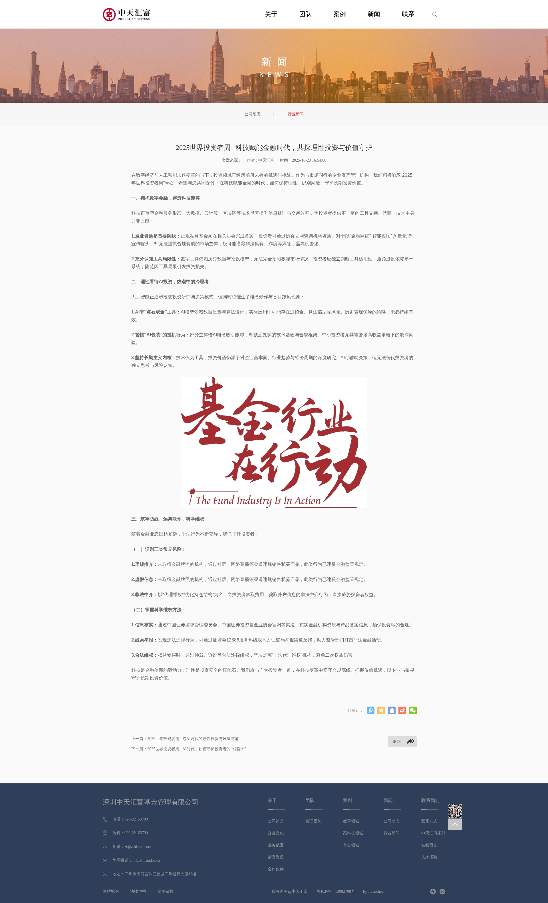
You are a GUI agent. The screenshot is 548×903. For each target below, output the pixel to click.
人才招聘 (429, 857)
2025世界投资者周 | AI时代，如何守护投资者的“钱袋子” (196, 749)
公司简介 (276, 821)
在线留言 (429, 845)
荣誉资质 (276, 857)
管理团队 (313, 821)
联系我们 (430, 800)
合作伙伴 (276, 869)
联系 (408, 14)
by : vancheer (374, 891)
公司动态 (253, 114)
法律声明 (138, 891)
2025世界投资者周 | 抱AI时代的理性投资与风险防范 (193, 739)
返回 (397, 741)
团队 (305, 14)
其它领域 (351, 845)
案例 (339, 14)
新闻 (374, 14)
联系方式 (429, 821)
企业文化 (276, 833)
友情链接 (166, 891)
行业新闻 (296, 114)
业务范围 (276, 845)
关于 (271, 14)
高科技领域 (353, 833)
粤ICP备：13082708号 (336, 891)
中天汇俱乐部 (433, 833)
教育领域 (351, 821)
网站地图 (111, 891)
